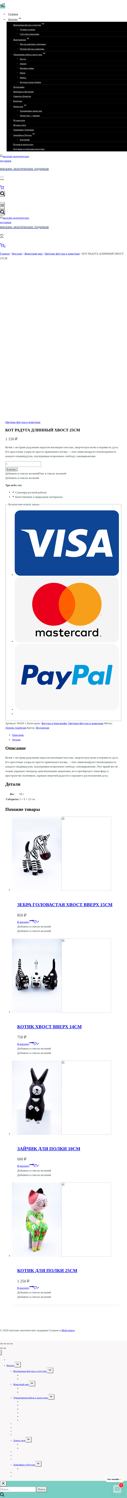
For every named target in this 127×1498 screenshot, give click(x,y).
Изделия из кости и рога (23, 144)
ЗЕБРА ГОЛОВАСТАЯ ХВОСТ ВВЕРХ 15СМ (64, 904)
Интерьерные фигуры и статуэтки (30, 1371)
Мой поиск (68, 1330)
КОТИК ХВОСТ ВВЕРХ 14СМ (49, 1026)
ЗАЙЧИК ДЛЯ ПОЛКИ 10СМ (48, 1148)
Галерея (13, 14)
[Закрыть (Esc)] (11, 1343)
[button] (35, 473)
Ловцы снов (19, 1440)
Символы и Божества (22, 96)
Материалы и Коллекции (23, 92)
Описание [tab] (18, 735)
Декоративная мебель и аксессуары (30, 1398)
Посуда (23, 59)
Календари (17, 101)
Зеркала (23, 63)
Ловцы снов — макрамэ (30, 115)
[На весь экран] (4, 1343)
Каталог (10, 1365)
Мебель (23, 78)
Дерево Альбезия (15, 727)
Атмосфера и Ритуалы (24, 1465)
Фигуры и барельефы (54, 723)
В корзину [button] (23, 922)
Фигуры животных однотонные (33, 44)
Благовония (25, 140)
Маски (22, 73)
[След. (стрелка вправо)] (4, 1348)
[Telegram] (2, 6)
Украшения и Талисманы (23, 130)
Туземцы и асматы (27, 29)
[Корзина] (2, 188)
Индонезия (42, 727)
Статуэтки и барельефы (29, 34)
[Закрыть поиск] (3, 1483)
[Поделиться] (8, 1343)
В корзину (11, 469)
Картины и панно (27, 68)
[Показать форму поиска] (2, 194)
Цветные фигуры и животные (32, 49)
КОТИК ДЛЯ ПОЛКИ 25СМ (47, 1270)
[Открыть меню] (2, 205)
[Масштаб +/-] (1, 1343)
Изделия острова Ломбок (30, 82)
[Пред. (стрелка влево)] (1, 1348)
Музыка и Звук (19, 125)
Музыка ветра (19, 120)
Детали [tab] (16, 739)
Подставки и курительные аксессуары (28, 149)
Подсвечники (18, 87)
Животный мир (21, 1384)
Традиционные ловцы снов (31, 111)
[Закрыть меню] (1, 1352)
